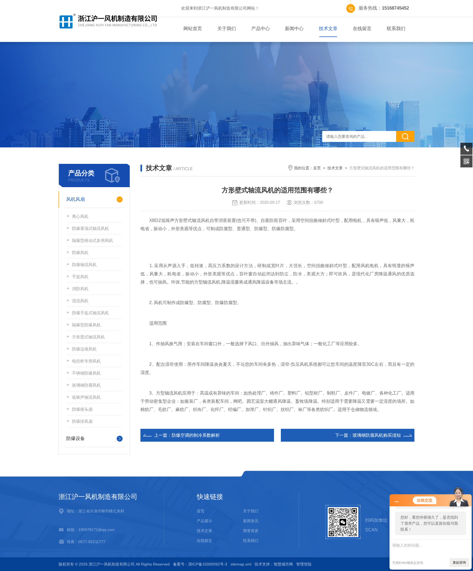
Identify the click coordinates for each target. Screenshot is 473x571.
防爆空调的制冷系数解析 (196, 435)
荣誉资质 (250, 531)
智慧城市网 (283, 564)
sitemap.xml (240, 564)
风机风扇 (75, 199)
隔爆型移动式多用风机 (92, 240)
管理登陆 (304, 564)
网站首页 (192, 28)
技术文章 (328, 28)
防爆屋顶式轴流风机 (90, 228)
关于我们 (226, 28)
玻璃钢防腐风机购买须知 (377, 435)
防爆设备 (75, 438)
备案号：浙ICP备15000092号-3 (200, 564)
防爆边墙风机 (84, 349)
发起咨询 (459, 562)
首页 (317, 168)
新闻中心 (294, 28)
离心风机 (80, 216)
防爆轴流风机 (84, 264)
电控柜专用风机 (86, 361)
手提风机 (80, 276)
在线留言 (362, 28)
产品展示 (204, 521)
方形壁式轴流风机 (88, 337)
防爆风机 (80, 252)
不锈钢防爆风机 (86, 373)
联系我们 (396, 28)
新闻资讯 (250, 521)
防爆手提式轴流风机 (90, 312)
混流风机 (80, 300)
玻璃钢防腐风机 (86, 385)
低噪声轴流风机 (86, 397)
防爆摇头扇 (82, 409)
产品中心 (260, 28)
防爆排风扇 (82, 421)
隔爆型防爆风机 (86, 324)
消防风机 (80, 288)
